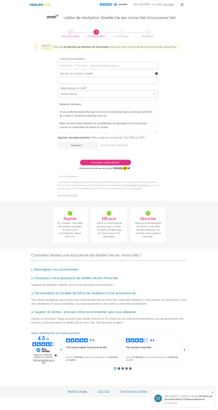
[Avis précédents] (61, 350)
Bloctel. (138, 188)
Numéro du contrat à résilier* (77, 73)
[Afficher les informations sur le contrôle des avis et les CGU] (55, 355)
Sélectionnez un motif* (73, 88)
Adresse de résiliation (72, 58)
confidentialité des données (136, 185)
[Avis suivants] (184, 350)
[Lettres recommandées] (182, 4)
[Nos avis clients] (114, 4)
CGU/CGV (104, 391)
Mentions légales (77, 391)
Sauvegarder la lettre (68, 195)
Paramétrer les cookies (133, 391)
